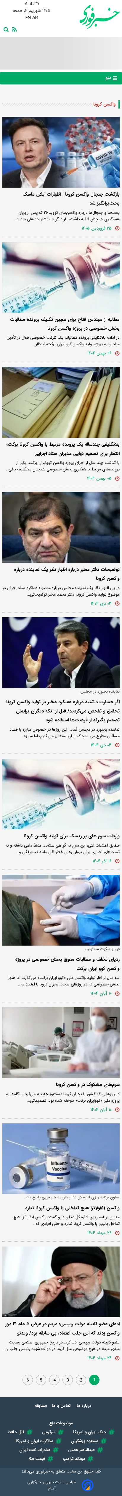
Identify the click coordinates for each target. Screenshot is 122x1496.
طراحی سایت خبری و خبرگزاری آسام (51, 1485)
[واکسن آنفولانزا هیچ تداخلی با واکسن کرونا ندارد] (61, 1158)
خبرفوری (43, 1471)
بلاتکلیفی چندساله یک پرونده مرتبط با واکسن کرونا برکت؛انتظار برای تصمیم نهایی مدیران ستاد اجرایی (63, 449)
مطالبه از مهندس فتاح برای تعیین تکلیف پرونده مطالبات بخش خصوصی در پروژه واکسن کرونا (65, 324)
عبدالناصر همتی (81, 1450)
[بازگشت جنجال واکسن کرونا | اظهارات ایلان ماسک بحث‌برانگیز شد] (61, 152)
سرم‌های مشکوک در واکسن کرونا (88, 1084)
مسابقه (41, 1405)
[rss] (13, 28)
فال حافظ (16, 1432)
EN (28, 17)
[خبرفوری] (90, 17)
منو (109, 77)
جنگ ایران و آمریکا (89, 1432)
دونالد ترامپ (74, 1459)
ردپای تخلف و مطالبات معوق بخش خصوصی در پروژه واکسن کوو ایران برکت (67, 964)
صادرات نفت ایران (34, 1450)
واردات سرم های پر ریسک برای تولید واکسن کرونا (72, 836)
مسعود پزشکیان (84, 1441)
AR (35, 17)
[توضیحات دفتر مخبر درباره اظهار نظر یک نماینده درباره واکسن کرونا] (61, 527)
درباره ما (84, 1405)
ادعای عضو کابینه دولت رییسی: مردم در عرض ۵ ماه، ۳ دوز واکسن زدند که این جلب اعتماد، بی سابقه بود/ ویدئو (62, 1328)
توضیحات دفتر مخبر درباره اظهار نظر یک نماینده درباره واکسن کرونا (67, 574)
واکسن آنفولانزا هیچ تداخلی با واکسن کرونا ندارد (72, 1208)
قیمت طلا (37, 1459)
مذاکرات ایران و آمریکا (34, 1441)
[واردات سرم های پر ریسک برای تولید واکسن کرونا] (61, 794)
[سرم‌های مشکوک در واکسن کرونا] (61, 1042)
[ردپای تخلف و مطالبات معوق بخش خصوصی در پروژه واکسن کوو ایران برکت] (61, 910)
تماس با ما (62, 1405)
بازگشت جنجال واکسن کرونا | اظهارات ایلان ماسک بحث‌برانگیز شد (71, 199)
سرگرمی (48, 1432)
